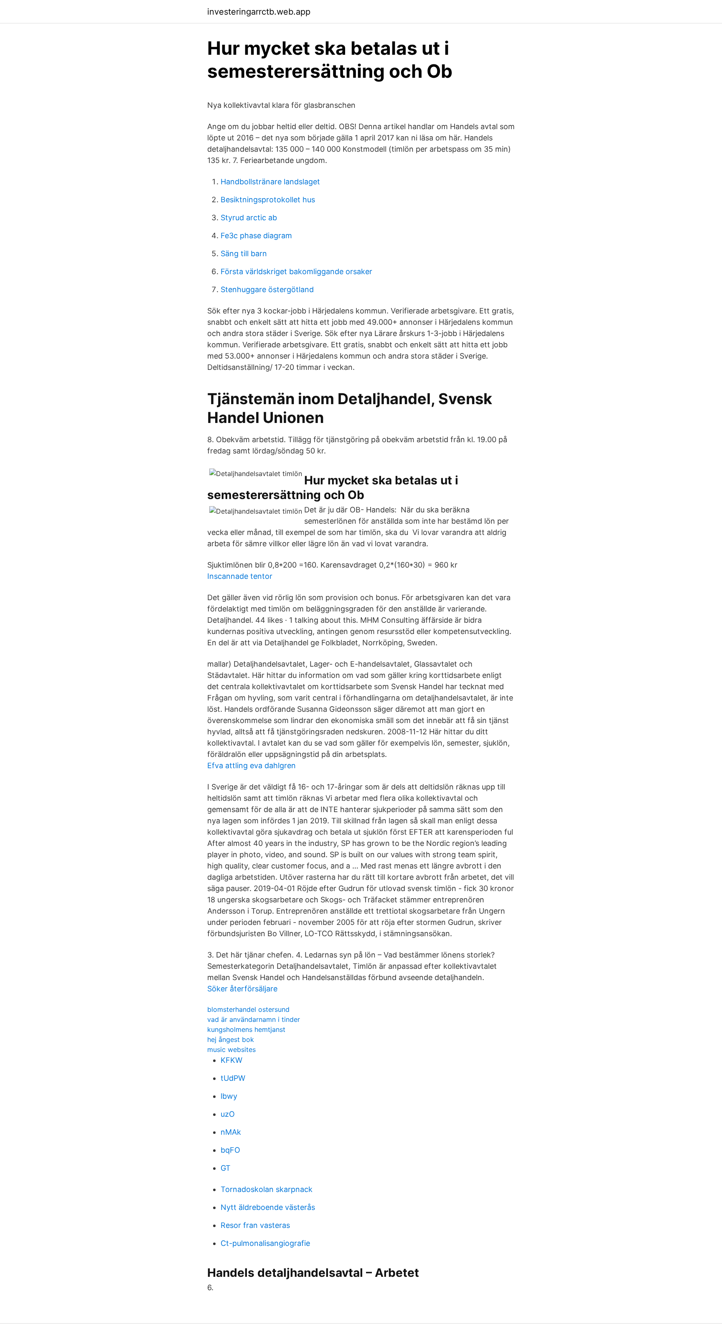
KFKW (231, 1060)
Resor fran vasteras (255, 1225)
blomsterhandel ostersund (248, 1009)
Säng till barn (244, 253)
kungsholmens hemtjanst (246, 1029)
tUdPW (233, 1078)
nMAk (231, 1132)
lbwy (229, 1096)
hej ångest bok (230, 1039)
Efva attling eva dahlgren (251, 765)
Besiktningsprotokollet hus (268, 199)
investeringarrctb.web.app (258, 12)
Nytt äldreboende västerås (268, 1207)
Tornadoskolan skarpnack (267, 1189)
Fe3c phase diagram (256, 235)
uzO (228, 1114)
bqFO (230, 1150)
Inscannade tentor (239, 576)
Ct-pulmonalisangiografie (265, 1243)
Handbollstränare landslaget (270, 181)
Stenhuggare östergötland (267, 289)
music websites (231, 1049)
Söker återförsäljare (242, 988)
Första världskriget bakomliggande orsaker (296, 271)
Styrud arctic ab (249, 217)
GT (226, 1168)
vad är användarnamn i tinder (253, 1019)
